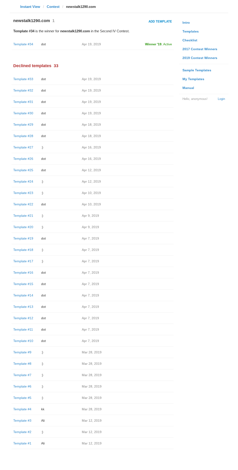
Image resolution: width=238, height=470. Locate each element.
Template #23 (23, 193)
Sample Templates (196, 70)
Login (221, 99)
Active (167, 44)
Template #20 (23, 227)
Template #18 (23, 250)
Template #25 (23, 170)
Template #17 (23, 261)
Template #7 (22, 375)
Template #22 (23, 204)
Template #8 (22, 363)
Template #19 (23, 238)
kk (42, 409)
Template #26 (23, 159)
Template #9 (22, 352)
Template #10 (23, 341)
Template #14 (23, 295)
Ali (43, 420)
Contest (53, 7)
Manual (188, 88)
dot (43, 44)
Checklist (189, 40)
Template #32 (23, 90)
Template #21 (23, 215)
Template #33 (23, 79)
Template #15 (23, 284)
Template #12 (23, 318)
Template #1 (22, 443)
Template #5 (22, 398)
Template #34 (23, 44)
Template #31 (23, 102)
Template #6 (22, 386)
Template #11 (23, 329)
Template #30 (23, 113)
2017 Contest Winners (199, 49)
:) (42, 147)
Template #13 (23, 307)
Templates (190, 31)
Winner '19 (153, 44)
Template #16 (23, 272)
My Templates (193, 79)
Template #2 (22, 432)
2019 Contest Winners (199, 58)
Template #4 (22, 409)
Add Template (160, 21)
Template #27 (23, 147)
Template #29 (23, 124)
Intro (186, 22)
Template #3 (22, 420)
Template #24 (23, 181)
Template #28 (23, 136)
